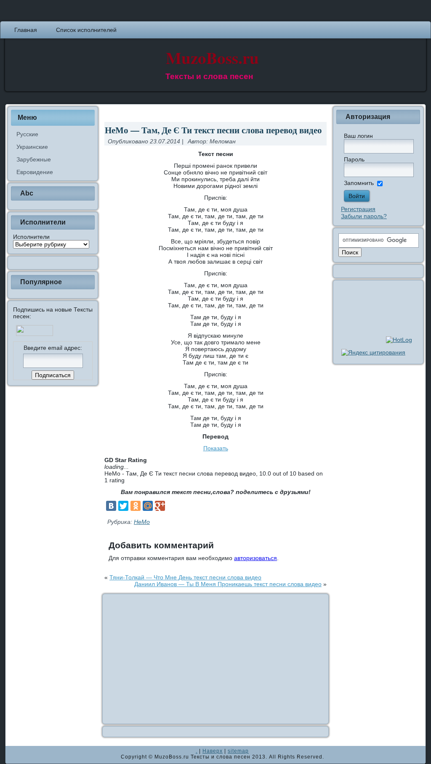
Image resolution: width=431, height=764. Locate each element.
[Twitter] (123, 506)
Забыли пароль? (364, 216)
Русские (27, 134)
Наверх (212, 751)
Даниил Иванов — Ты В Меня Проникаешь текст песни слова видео (228, 584)
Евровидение (34, 172)
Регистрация (358, 209)
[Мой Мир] (148, 506)
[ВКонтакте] (111, 506)
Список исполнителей (86, 29)
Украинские (32, 146)
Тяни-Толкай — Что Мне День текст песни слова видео (185, 577)
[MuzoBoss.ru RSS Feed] (14, 754)
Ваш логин (358, 135)
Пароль (354, 159)
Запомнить (359, 183)
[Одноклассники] (135, 506)
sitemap (238, 751)
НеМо (142, 521)
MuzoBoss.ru (212, 57)
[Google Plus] (160, 506)
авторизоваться (255, 558)
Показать (215, 448)
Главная (25, 29)
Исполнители (31, 236)
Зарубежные (33, 159)
